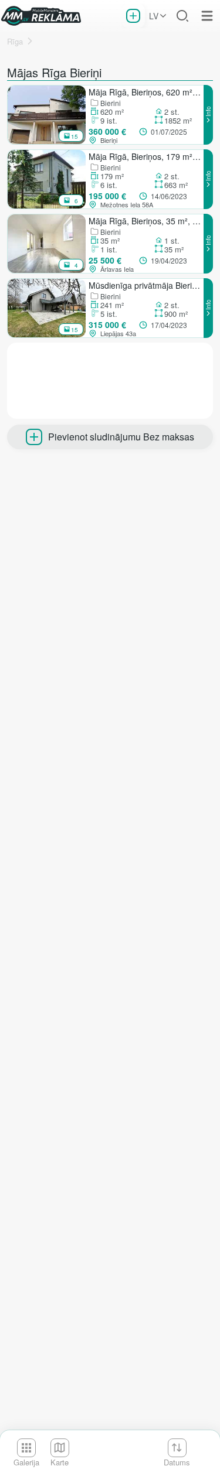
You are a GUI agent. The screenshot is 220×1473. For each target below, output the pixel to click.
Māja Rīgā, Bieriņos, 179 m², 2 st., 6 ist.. (146, 156)
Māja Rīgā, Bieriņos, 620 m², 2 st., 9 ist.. (146, 92)
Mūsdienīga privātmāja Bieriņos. (146, 285)
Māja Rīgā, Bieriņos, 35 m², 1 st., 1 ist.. (146, 221)
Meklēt (182, 16)
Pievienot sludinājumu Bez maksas (121, 436)
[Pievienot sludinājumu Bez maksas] (133, 16)
